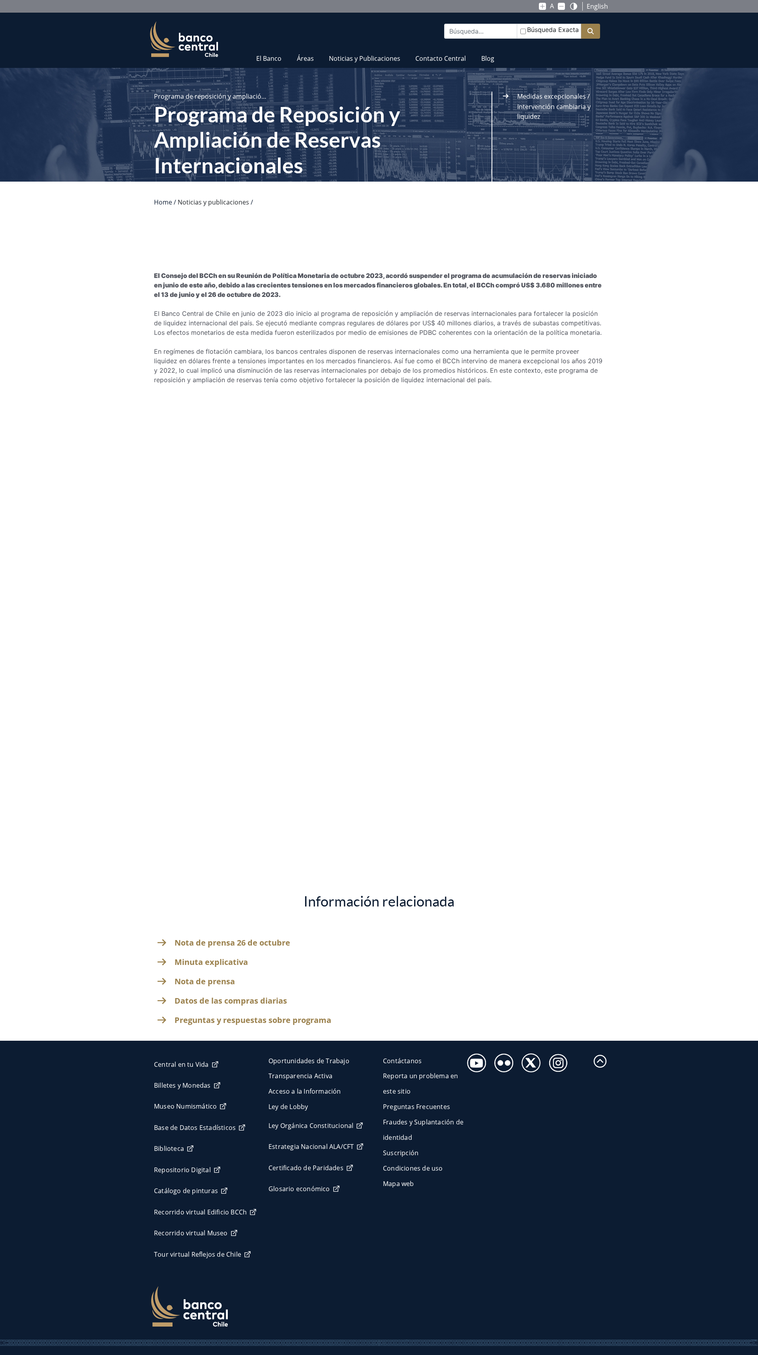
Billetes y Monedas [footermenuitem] (182, 1085)
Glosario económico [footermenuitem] (299, 1188)
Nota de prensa (204, 981)
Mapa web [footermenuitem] (398, 1183)
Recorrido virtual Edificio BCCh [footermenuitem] (200, 1212)
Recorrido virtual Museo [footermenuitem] (191, 1233)
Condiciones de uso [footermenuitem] (413, 1168)
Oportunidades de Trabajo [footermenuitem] (308, 1061)
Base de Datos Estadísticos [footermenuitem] (195, 1127)
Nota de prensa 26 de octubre (232, 943)
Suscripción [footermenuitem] (400, 1153)
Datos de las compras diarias (230, 1001)
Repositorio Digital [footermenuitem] (182, 1169)
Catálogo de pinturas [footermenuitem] (186, 1190)
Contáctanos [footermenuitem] (402, 1061)
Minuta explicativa (211, 962)
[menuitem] (269, 53)
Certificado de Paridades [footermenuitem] (305, 1168)
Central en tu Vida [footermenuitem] (181, 1064)
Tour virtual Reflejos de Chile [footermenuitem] (197, 1254)
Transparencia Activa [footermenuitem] (300, 1076)
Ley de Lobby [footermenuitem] (288, 1106)
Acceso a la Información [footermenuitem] (304, 1091)
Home (163, 202)
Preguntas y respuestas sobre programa (252, 1020)
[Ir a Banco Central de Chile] (184, 39)
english (597, 6)
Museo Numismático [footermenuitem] (185, 1106)
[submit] (590, 31)
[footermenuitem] (474, 1060)
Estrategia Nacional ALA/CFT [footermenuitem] (311, 1146)
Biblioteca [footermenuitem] (169, 1148)
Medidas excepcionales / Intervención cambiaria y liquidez (554, 106)
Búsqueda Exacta (553, 30)
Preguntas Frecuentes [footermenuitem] (416, 1106)
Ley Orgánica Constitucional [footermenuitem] (310, 1125)
